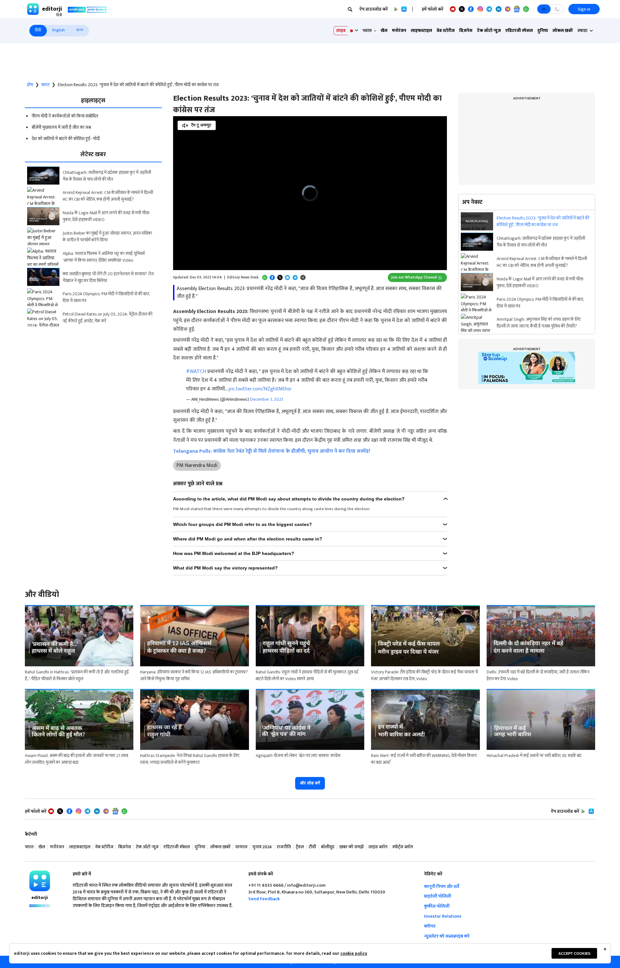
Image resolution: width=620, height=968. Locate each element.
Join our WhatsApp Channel (414, 277)
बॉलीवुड (328, 847)
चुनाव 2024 (262, 847)
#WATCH (196, 371)
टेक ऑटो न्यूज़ (489, 30)
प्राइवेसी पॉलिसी (437, 896)
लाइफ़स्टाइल (421, 30)
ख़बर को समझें (351, 847)
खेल (384, 30)
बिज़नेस (465, 30)
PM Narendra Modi (196, 465)
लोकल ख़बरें (563, 30)
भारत (45, 85)
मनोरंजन (399, 30)
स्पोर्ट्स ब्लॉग (402, 847)
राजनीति (284, 847)
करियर (430, 926)
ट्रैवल (300, 847)
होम (30, 85)
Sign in (584, 9)
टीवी (312, 847)
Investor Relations (442, 916)
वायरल (241, 847)
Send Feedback (264, 898)
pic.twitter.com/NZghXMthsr (260, 389)
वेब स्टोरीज (446, 30)
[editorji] (39, 881)
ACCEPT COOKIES (574, 953)
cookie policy (353, 953)
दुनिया (542, 30)
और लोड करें (310, 783)
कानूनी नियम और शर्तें (441, 886)
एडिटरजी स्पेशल (519, 30)
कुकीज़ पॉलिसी (437, 906)
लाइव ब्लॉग (378, 847)
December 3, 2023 (266, 399)
